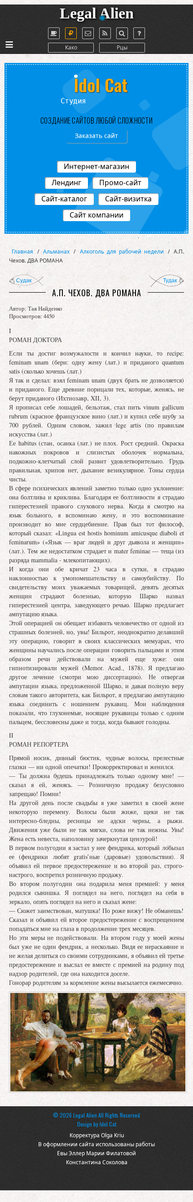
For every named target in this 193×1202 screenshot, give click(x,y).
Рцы (122, 47)
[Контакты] (88, 33)
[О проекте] (54, 33)
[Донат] (71, 33)
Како (71, 47)
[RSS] (105, 33)
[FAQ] (139, 33)
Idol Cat (108, 1124)
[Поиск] (122, 33)
